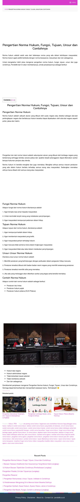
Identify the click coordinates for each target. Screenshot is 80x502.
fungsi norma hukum (52, 430)
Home (6, 9)
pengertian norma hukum (34, 437)
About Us (40, 497)
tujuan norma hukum (64, 439)
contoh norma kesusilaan (37, 430)
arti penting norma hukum (31, 424)
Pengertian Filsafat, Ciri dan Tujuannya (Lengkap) (20, 471)
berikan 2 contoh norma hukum (16, 426)
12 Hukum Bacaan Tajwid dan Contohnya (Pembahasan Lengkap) (26, 467)
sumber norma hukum (30, 439)
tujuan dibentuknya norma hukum (48, 439)
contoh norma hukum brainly (36, 428)
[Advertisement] (40, 28)
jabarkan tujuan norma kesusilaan (48, 432)
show (13, 100)
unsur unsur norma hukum (15, 443)
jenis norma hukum (30, 434)
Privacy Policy (20, 497)
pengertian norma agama (19, 437)
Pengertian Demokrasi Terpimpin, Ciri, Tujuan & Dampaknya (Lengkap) (13, 416)
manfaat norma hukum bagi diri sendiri (62, 434)
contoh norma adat (8, 428)
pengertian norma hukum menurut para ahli (56, 437)
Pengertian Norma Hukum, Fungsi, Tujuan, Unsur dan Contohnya (26, 460)
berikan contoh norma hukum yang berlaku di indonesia (43, 426)
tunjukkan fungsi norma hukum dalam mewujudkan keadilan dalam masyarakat (38, 441)
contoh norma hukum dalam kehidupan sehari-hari (61, 428)
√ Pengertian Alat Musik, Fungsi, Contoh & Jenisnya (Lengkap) (25, 490)
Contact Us (49, 497)
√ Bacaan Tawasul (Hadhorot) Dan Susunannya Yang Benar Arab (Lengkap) (30, 464)
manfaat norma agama (44, 434)
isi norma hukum (32, 432)
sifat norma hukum (17, 439)
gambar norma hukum (19, 432)
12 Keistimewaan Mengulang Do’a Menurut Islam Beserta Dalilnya (27, 482)
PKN (15, 424)
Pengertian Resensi (9, 475)
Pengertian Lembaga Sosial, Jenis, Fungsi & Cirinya (39, 415)
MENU (74, 3)
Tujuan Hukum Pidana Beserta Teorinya (64, 415)
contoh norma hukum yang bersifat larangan (15, 430)
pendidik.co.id (59, 497)
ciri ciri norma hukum (67, 426)
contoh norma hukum (21, 428)
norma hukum (6, 437)
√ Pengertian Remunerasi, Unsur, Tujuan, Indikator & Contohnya (26, 478)
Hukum (11, 424)
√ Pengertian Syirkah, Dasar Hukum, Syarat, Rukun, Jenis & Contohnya (28, 486)
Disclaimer (31, 497)
